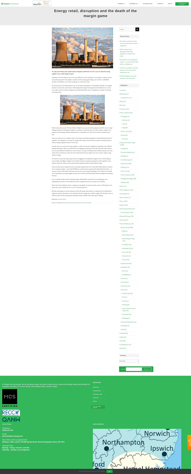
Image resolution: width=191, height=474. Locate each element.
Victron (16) (126, 259)
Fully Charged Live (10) (126, 190)
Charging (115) (125, 116)
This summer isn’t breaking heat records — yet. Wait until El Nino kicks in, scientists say (129, 62)
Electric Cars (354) (126, 131)
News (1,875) (123, 201)
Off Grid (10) (125, 282)
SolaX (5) (124, 329)
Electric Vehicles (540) (126, 112)
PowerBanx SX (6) (128, 248)
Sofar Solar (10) (125, 286)
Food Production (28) (127, 212)
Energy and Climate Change (71, 202)
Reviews (82, 202)
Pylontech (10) (126, 256)
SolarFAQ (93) (124, 333)
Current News (62, 199)
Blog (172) (123, 101)
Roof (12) (125, 271)
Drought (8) (124, 148)
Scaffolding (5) (127, 274)
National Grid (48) (126, 163)
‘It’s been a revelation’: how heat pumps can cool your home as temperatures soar (129, 70)
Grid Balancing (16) (126, 160)
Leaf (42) (125, 139)
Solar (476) (124, 289)
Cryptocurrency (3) (126, 97)
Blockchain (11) (124, 94)
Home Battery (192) (128, 235)
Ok (109, 471)
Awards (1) (123, 90)
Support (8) (123, 337)
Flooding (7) (124, 156)
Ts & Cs (103, 471)
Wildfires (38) (125, 182)
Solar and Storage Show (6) (128, 322)
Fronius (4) (126, 301)
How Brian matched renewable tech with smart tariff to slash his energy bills (129, 43)
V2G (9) (125, 124)
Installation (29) (125, 267)
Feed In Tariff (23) (128, 293)
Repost (54, 202)
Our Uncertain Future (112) (127, 208)
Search (123, 369)
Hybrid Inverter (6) (126, 263)
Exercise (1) (123, 186)
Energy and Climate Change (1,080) (127, 144)
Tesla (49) (122, 341)
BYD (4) (125, 231)
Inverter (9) (124, 278)
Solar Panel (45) (127, 314)
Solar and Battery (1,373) (127, 223)
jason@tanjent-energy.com (12, 436)
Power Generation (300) (127, 175)
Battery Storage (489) (127, 227)
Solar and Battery (87, 202)
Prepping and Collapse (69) (128, 178)
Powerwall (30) (127, 252)
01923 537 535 (7, 430)
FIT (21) (125, 297)
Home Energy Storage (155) (129, 240)
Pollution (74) (125, 167)
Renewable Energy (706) (126, 216)
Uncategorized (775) (125, 344)
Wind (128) (123, 348)
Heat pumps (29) (124, 193)
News (79, 202)
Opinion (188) (124, 205)
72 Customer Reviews (46, 5)
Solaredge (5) (126, 318)
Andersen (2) (126, 120)
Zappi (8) (125, 127)
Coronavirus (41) (124, 109)
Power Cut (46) (125, 171)
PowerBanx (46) (127, 244)
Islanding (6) (126, 304)
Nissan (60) (124, 135)
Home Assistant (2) (125, 197)
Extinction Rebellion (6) (127, 152)
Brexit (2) (122, 105)
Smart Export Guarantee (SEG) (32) (129, 309)
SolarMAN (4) (125, 325)
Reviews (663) (124, 220)
